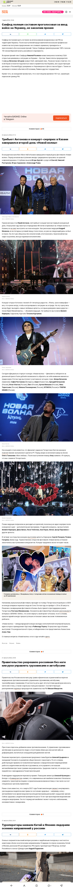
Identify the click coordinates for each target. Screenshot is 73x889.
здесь (47, 637)
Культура (5, 643)
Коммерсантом (16, 778)
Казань (18, 643)
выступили (32, 537)
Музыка (11, 643)
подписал (17, 688)
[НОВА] (52, 12)
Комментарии (36, 129)
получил (5, 453)
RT (19, 846)
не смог (14, 228)
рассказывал (64, 611)
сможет (55, 788)
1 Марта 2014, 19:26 (8, 20)
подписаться (61, 118)
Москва (14, 6)
